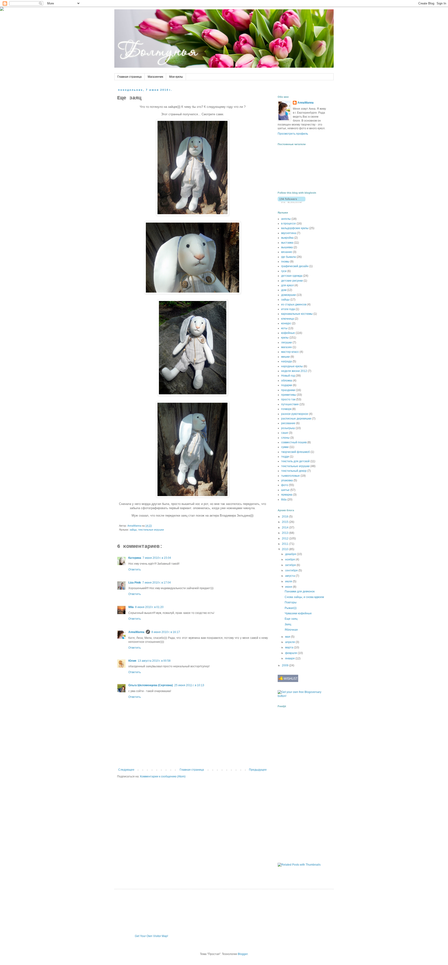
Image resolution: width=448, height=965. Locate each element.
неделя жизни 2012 (294, 371)
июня (289, 586)
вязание (286, 252)
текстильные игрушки (151, 529)
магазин (286, 347)
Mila (131, 607)
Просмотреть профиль (293, 133)
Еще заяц (291, 618)
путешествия (290, 404)
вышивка (287, 247)
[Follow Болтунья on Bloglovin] (291, 202)
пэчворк (286, 409)
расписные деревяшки (296, 418)
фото (284, 485)
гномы (285, 261)
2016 (285, 516)
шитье (285, 490)
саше (284, 432)
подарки (286, 385)
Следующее (126, 769)
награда (286, 361)
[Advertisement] (292, 785)
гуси (284, 271)
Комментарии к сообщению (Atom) (163, 776)
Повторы (291, 602)
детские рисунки (292, 280)
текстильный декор (294, 470)
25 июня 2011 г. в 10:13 (189, 685)
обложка (286, 380)
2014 (285, 527)
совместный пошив (294, 442)
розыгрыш (288, 428)
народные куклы (292, 366)
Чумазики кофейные (298, 613)
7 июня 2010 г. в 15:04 (157, 557)
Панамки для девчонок (300, 591)
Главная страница (129, 76)
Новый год (288, 375)
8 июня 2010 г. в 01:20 (149, 607)
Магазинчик (155, 76)
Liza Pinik (134, 582)
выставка (287, 242)
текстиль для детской (295, 461)
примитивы (288, 394)
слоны (285, 437)
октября (291, 565)
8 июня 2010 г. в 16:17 (165, 632)
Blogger (243, 954)
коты (284, 328)
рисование (288, 423)
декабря (291, 554)
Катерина (134, 557)
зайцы (133, 529)
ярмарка (286, 494)
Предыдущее (258, 769)
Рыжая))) (291, 608)
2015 (285, 522)
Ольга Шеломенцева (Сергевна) (150, 685)
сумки (285, 447)
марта (289, 647)
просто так (288, 399)
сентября (291, 570)
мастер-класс (290, 351)
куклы (285, 337)
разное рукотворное (294, 414)
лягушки (286, 342)
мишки (285, 356)
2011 (285, 543)
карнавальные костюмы (297, 313)
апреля (290, 642)
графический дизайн (294, 266)
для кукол (287, 285)
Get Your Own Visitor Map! (151, 936)
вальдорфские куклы (294, 228)
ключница (287, 318)
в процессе (288, 223)
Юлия (132, 660)
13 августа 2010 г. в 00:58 (154, 660)
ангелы (286, 218)
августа (290, 575)
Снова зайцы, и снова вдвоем (304, 597)
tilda (284, 499)
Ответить (134, 569)
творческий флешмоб (295, 452)
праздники (288, 390)
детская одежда (291, 275)
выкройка (287, 237)
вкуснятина (288, 233)
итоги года (288, 309)
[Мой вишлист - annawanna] (288, 681)
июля (289, 581)
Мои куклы (176, 76)
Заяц (288, 624)
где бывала (288, 257)
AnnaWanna (136, 632)
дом (283, 290)
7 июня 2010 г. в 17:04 (156, 582)
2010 (285, 549)
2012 (285, 538)
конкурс (286, 323)
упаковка (287, 480)
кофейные (288, 333)
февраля (291, 653)
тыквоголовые (290, 475)
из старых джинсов (293, 304)
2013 (285, 533)
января (290, 658)
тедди (285, 456)
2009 (285, 665)
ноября (290, 559)
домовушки (288, 295)
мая (288, 636)
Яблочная (291, 629)
